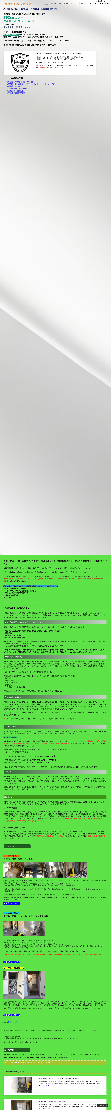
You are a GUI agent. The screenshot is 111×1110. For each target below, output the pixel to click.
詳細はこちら (13, 1022)
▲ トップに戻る (102, 1105)
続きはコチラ (50, 1085)
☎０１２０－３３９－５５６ (17, 27)
